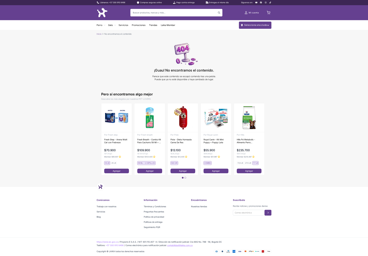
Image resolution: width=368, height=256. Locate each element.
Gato (110, 25)
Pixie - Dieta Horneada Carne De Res (181, 141)
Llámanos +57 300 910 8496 (112, 2)
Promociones (138, 25)
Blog (99, 217)
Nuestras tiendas (199, 206)
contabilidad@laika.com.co (180, 245)
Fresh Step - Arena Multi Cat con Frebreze (115, 141)
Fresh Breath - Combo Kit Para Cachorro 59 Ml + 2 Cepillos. (149, 141)
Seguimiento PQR (152, 227)
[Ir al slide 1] (183, 178)
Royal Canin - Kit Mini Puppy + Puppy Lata (214, 141)
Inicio (99, 34)
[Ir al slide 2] (185, 178)
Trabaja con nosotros (106, 206)
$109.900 (143, 150)
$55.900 (209, 150)
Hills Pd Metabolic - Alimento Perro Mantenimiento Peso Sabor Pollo (246, 141)
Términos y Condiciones (155, 206)
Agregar (116, 171)
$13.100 (175, 150)
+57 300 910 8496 (115, 245)
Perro (99, 25)
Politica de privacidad (154, 217)
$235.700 (243, 150)
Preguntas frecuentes (154, 211)
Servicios (123, 25)
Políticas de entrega (153, 222)
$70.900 (110, 150)
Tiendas (153, 25)
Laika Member (168, 25)
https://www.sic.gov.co (107, 242)
